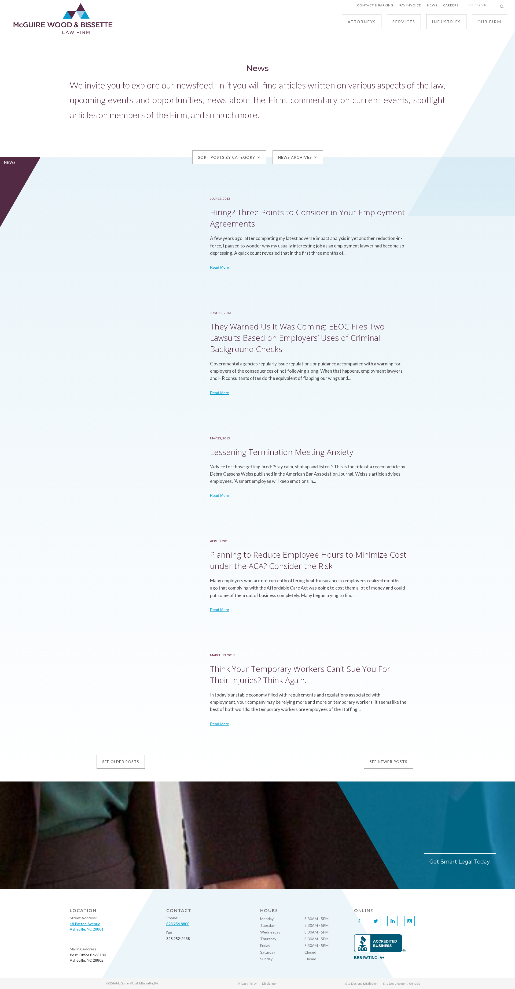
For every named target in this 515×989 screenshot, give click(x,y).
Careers (450, 5)
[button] (404, 21)
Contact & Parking (375, 5)
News (432, 5)
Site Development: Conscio (401, 983)
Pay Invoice (410, 5)
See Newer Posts (388, 761)
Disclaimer (269, 983)
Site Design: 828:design (361, 983)
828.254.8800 (177, 923)
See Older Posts (120, 761)
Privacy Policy (247, 983)
